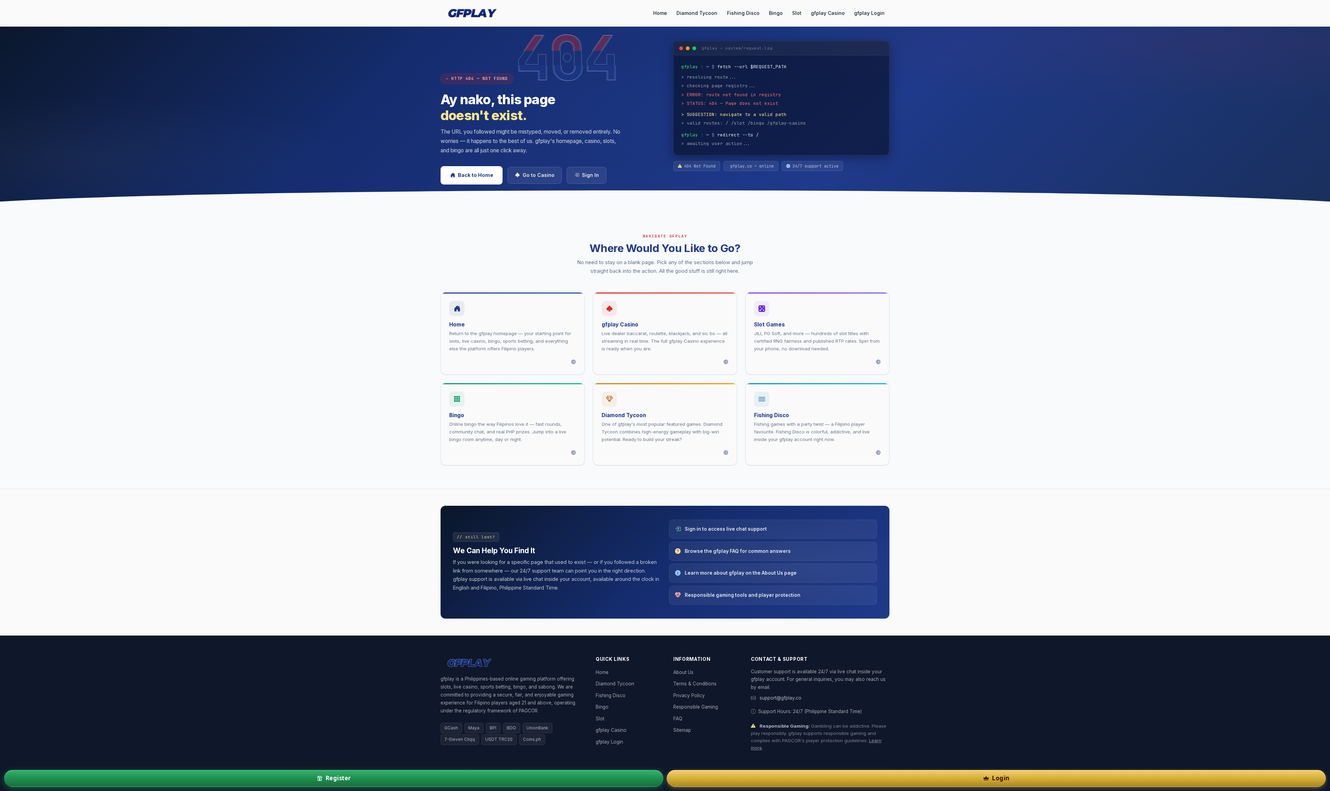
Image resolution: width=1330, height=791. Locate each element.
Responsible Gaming (695, 707)
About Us (683, 672)
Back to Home (475, 175)
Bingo (776, 13)
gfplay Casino (828, 13)
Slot (796, 13)
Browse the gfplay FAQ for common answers (738, 551)
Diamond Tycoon (696, 13)
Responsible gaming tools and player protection (742, 595)
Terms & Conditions (695, 683)
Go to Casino (539, 175)
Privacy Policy (689, 695)
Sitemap (682, 730)
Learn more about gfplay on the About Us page (741, 573)
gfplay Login (869, 13)
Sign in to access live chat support (726, 529)
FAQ (677, 718)
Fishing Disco (743, 13)
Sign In (590, 175)
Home (660, 13)
